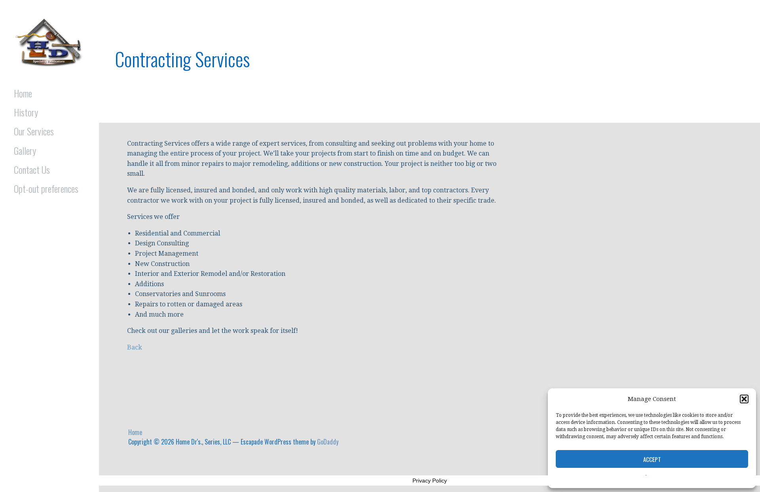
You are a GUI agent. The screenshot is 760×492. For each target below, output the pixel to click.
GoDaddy (327, 441)
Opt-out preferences (46, 188)
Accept (652, 459)
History (26, 112)
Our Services (34, 131)
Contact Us (32, 169)
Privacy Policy (429, 480)
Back (134, 347)
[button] (744, 399)
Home (23, 93)
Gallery (25, 150)
